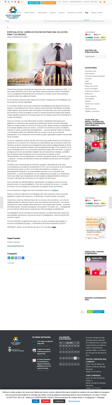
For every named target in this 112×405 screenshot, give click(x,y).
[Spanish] (104, 1)
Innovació (88, 78)
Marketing (88, 84)
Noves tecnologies (91, 89)
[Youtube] (18, 1)
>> (78, 343)
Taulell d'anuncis (90, 109)
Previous (81, 311)
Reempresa (89, 94)
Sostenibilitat (89, 99)
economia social (90, 71)
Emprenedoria (90, 73)
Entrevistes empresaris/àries (95, 76)
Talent (87, 106)
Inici (59, 1)
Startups (88, 101)
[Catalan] (100, 1)
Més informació (74, 401)
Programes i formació (92, 91)
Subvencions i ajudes (19, 37)
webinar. (55, 190)
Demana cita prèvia (48, 3)
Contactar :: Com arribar (90, 1)
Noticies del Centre (91, 86)
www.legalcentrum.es (15, 246)
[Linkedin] (8, 1)
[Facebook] (12, 1)
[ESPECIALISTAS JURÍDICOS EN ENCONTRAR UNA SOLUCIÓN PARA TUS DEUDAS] (39, 64)
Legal (9, 37)
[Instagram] (15, 1)
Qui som (65, 1)
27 (60, 349)
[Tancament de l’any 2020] (1, 203)
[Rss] (22, 1)
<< (60, 343)
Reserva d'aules (34, 3)
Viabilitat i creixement (92, 111)
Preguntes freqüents (75, 1)
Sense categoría (90, 96)
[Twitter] (5, 1)
